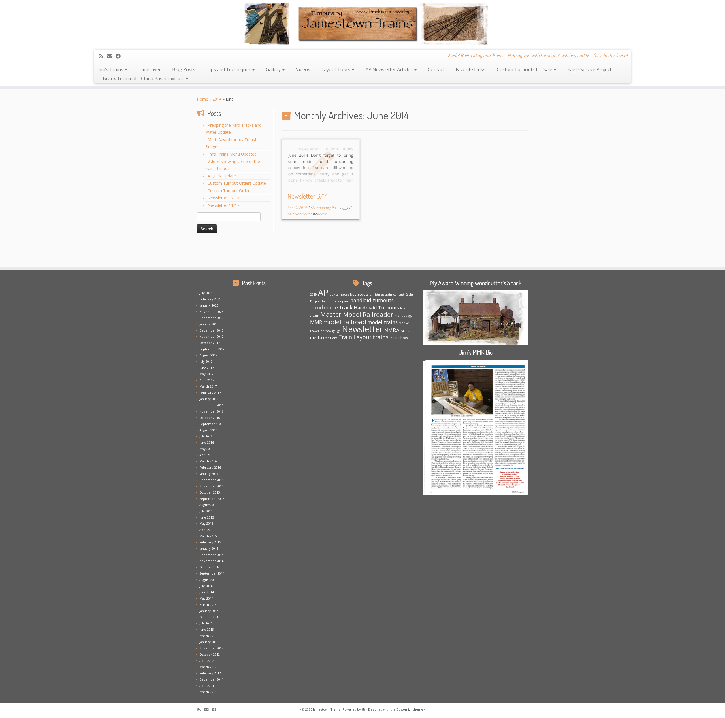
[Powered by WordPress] (364, 708)
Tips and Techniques (229, 69)
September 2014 (211, 573)
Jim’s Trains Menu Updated (232, 154)
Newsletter (304, 213)
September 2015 (211, 498)
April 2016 (206, 455)
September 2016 (211, 424)
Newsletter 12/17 (223, 198)
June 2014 (206, 592)
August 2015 (208, 505)
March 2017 (208, 386)
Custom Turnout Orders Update (237, 183)
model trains (382, 322)
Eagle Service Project (589, 69)
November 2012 (211, 648)
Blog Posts (183, 69)
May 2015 (206, 523)
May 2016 (206, 449)
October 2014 (209, 567)
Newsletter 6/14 (307, 196)
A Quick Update (222, 176)
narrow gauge (331, 331)
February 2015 (210, 542)
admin (322, 213)
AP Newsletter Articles (390, 69)
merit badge (403, 316)
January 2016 (208, 473)
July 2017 (205, 361)
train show (399, 337)
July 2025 (205, 293)
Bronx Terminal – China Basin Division (144, 78)
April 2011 (206, 685)
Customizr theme (409, 709)
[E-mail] (111, 56)
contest (398, 294)
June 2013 (206, 629)
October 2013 (209, 617)
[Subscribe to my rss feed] (103, 56)
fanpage (343, 301)
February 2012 (210, 673)
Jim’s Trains (111, 69)
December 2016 (211, 405)
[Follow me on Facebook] (120, 56)
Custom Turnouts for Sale (525, 69)
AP (290, 213)
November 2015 (211, 486)
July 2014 (205, 586)
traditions (330, 338)
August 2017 (208, 355)
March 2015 (208, 536)
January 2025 (208, 305)
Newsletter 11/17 (223, 205)
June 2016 (206, 442)
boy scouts (359, 294)
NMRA (392, 329)
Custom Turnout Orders (229, 190)
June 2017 (206, 368)
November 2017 (211, 336)
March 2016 (208, 461)
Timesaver (149, 69)
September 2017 (211, 349)
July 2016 (205, 436)
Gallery (274, 69)
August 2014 (208, 579)
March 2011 (208, 692)
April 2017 (206, 380)
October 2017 (209, 343)
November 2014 (211, 561)
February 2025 (210, 299)
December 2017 (211, 330)
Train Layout (355, 337)
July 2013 (205, 623)
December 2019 (211, 318)
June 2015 (206, 517)
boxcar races (339, 294)
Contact (436, 69)
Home (202, 99)
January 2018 (208, 324)
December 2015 (211, 480)
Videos (303, 69)
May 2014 (206, 598)
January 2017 (208, 399)
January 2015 (208, 548)
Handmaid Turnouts (376, 307)
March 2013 (208, 636)
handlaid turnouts (372, 300)
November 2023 (211, 311)
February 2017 (210, 392)
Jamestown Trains (326, 709)
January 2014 (208, 611)
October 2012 (209, 654)
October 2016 (209, 417)
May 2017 (206, 374)
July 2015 (205, 511)
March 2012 (208, 667)
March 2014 (208, 604)
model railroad (344, 321)
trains (381, 337)
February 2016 (210, 467)
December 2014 (211, 555)
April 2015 (206, 530)
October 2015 (209, 492)
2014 (216, 99)
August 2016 (208, 430)
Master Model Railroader (356, 314)
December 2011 (211, 679)
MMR (316, 322)
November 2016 (211, 411)
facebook (329, 301)
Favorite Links (470, 69)
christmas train (381, 294)
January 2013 (208, 642)
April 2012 (206, 660)
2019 (313, 294)
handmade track (331, 307)
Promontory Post (325, 207)
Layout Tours (336, 69)
